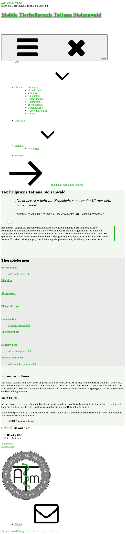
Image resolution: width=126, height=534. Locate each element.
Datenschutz (7, 446)
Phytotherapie (35, 90)
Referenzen (33, 148)
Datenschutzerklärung (12, 531)
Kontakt (18, 155)
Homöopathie (35, 101)
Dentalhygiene (35, 107)
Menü (103, 58)
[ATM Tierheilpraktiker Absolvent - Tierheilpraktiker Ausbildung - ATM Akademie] (26, 499)
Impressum (7, 443)
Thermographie (35, 104)
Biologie (18, 145)
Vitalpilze (32, 93)
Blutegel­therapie (10, 306)
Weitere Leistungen (38, 110)
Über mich (19, 120)
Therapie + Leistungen (26, 87)
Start (16, 61)
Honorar (32, 113)
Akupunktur (34, 96)
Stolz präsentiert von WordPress (41, 531)
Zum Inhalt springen (11, 2)
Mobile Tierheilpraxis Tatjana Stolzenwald (51, 14)
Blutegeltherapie (36, 98)
